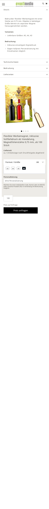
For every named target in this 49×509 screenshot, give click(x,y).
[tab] (24, 9)
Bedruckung (9, 68)
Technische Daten (11, 62)
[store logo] (24, 4)
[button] (21, 131)
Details (6, 9)
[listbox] (24, 169)
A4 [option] (13, 169)
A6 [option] (24, 169)
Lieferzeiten (9, 74)
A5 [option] (18, 169)
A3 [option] (7, 169)
